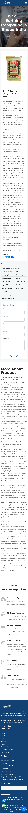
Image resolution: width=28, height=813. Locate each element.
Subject (5, 331)
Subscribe (5, 793)
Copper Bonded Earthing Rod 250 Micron (13, 777)
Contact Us (4, 738)
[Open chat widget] (23, 808)
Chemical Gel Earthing (8, 774)
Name (5, 309)
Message (6, 338)
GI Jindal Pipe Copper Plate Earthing (12, 779)
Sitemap (3, 741)
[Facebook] (2, 726)
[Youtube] (10, 726)
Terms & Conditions (7, 749)
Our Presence (5, 752)
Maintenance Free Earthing (9, 766)
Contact (5, 316)
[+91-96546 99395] (4, 801)
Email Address (7, 324)
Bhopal (16, 35)
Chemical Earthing (6, 771)
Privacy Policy (5, 747)
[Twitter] (5, 726)
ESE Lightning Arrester (8, 760)
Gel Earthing (5, 763)
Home (9, 35)
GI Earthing (4, 769)
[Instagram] (7, 726)
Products (3, 744)
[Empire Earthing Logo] (6, 3)
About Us (4, 736)
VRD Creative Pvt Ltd (7, 811)
